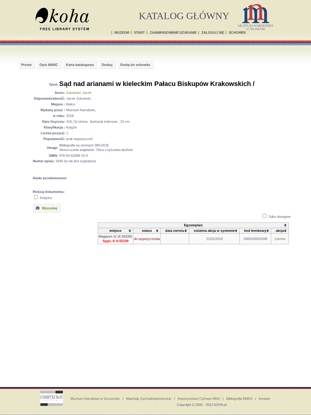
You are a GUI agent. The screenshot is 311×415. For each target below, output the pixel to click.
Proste (26, 65)
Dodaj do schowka (135, 65)
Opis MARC (48, 65)
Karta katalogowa (80, 65)
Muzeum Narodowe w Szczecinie (95, 398)
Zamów (280, 239)
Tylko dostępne (279, 216)
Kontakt (264, 398)
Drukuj (107, 65)
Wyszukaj (49, 208)
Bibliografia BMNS (239, 398)
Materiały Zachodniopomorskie (148, 398)
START (139, 32)
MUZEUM (121, 32)
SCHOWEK (237, 32)
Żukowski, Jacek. (79, 92)
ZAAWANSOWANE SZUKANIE (173, 32)
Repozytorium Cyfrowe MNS (199, 398)
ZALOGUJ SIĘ (212, 32)
